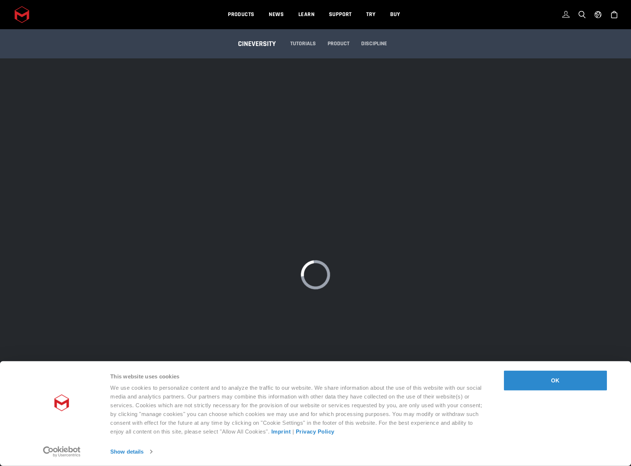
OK (555, 380)
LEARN (306, 14)
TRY (370, 14)
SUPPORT (340, 14)
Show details (127, 451)
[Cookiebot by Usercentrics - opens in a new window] (62, 451)
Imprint (281, 431)
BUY (395, 14)
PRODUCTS (241, 14)
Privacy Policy (315, 431)
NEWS (276, 14)
